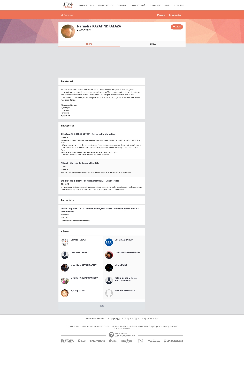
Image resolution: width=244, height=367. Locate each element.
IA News (83, 5)
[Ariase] (154, 341)
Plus (102, 306)
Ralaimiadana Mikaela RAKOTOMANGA (126, 279)
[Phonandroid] (173, 341)
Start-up (121, 5)
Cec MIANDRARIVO (124, 239)
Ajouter (178, 27)
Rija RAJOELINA (78, 290)
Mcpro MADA (121, 265)
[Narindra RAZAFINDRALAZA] (68, 31)
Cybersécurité (138, 5)
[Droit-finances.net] (113, 341)
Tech (92, 5)
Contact (83, 326)
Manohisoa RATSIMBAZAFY (83, 265)
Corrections (173, 326)
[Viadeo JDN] (140, 341)
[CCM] (82, 341)
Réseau (153, 44)
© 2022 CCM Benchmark (122, 329)
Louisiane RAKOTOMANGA (127, 252)
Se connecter (175, 15)
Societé (106, 326)
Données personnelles (118, 326)
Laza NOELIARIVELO (80, 252)
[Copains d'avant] (126, 341)
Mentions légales (150, 326)
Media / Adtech (105, 5)
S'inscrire (161, 15)
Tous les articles (162, 326)
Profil (89, 44)
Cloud (167, 5)
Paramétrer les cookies (135, 326)
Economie (179, 5)
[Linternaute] (97, 341)
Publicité (90, 326)
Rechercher (68, 15)
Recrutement (98, 326)
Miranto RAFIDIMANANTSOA (84, 277)
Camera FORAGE (78, 239)
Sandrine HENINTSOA (125, 290)
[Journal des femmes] (67, 341)
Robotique (154, 5)
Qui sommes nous (73, 326)
